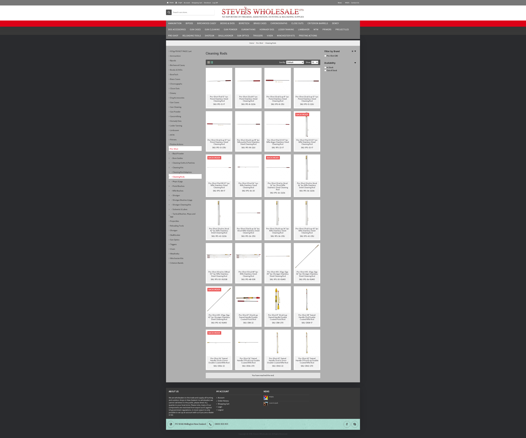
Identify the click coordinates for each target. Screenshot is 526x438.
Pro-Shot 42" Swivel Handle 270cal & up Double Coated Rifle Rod (307, 360)
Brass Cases (175, 79)
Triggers (173, 244)
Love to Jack (273, 403)
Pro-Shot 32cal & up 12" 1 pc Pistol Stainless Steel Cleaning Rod (219, 142)
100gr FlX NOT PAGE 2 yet (180, 51)
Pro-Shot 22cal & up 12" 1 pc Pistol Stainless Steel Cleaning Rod (307, 98)
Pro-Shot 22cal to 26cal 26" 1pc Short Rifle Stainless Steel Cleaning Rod (278, 186)
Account (221, 398)
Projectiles (174, 221)
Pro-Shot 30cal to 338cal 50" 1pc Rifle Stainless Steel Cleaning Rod (219, 274)
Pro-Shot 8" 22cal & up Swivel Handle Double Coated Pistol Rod (248, 317)
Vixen (172, 249)
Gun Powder (175, 111)
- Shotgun (175, 195)
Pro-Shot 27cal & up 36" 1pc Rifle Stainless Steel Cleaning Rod (277, 230)
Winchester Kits (176, 258)
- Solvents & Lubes (178, 209)
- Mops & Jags (176, 181)
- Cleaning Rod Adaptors (181, 172)
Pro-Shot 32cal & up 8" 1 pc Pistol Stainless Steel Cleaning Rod (278, 98)
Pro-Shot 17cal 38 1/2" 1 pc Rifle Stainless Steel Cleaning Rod (219, 185)
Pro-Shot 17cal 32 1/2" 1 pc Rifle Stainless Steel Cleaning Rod (307, 142)
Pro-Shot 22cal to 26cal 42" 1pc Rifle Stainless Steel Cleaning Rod (219, 230)
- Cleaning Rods (177, 177)
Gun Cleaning (175, 107)
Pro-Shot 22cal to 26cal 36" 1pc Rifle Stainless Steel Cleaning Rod (307, 185)
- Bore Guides (176, 158)
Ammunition (175, 56)
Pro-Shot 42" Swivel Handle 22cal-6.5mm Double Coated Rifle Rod (277, 360)
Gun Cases (174, 102)
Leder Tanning (176, 125)
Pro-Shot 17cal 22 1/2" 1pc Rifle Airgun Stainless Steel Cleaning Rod (278, 142)
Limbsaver (174, 130)
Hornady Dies (175, 121)
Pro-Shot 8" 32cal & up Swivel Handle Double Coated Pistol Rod (277, 317)
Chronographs (176, 84)
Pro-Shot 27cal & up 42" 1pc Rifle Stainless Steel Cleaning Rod (307, 230)
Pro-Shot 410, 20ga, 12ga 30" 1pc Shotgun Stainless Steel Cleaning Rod (278, 274)
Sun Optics (174, 239)
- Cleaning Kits (176, 167)
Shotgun (173, 230)
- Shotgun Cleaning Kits (180, 204)
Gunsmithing (175, 116)
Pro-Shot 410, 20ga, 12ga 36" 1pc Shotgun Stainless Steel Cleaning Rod (307, 274)
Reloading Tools (177, 226)
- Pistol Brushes (177, 186)
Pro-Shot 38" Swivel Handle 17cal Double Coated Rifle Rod (306, 317)
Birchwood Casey (177, 65)
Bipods (173, 60)
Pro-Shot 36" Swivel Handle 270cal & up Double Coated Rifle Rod (248, 360)
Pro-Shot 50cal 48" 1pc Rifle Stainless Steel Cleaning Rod (248, 274)
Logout (220, 410)
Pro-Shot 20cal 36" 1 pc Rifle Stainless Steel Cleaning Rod (248, 185)
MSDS (271, 397)
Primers (173, 139)
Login (220, 407)
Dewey (173, 93)
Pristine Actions (176, 144)
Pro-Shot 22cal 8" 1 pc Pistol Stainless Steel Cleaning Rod (248, 98)
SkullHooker (175, 235)
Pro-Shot (174, 149)
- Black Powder (177, 153)
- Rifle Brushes (176, 191)
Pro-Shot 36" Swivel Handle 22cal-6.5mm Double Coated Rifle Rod (219, 360)
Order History (223, 401)
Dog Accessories (177, 98)
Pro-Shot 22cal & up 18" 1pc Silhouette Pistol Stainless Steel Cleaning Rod (248, 142)
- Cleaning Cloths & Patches (182, 163)
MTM (172, 135)
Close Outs (175, 88)
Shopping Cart (223, 404)
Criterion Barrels (176, 263)
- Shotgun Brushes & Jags (181, 200)
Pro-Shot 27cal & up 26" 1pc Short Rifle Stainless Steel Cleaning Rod (248, 230)
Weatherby (174, 253)
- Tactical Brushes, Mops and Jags (182, 215)
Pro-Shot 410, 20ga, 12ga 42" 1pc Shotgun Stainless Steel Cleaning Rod (219, 317)
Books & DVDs (176, 70)
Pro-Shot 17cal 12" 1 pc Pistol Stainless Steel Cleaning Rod (219, 98)
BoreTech (174, 74)
